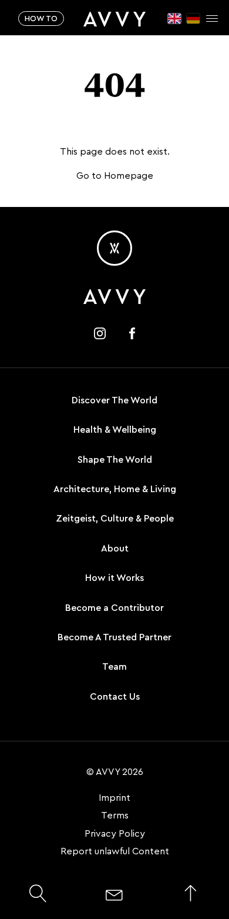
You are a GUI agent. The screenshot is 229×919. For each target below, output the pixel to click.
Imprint (114, 798)
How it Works (114, 578)
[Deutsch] (193, 18)
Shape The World (115, 459)
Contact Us (115, 696)
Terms (115, 815)
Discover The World (114, 400)
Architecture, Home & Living (114, 489)
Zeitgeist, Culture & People (115, 518)
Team (114, 666)
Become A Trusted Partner (114, 637)
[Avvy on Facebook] (132, 333)
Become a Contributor (114, 608)
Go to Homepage (114, 176)
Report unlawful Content (114, 851)
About (115, 548)
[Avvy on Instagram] (100, 333)
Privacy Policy (115, 833)
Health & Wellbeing (114, 430)
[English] (174, 18)
